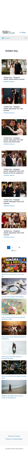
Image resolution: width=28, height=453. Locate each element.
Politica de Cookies (14, 436)
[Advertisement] (14, 15)
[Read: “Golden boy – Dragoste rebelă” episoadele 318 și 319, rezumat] (14, 220)
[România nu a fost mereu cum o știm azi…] (14, 264)
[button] (25, 38)
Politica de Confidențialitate (14, 439)
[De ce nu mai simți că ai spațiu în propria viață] (14, 367)
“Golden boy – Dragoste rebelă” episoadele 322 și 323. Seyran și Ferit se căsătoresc (14, 171)
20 (19, 247)
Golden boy (11, 81)
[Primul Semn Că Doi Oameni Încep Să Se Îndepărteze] (14, 328)
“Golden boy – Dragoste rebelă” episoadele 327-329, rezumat (13, 108)
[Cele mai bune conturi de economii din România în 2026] (14, 307)
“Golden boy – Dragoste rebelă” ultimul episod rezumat (14, 78)
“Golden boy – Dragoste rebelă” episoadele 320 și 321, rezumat (14, 201)
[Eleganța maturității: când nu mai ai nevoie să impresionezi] (14, 387)
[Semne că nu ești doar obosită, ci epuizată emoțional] (14, 348)
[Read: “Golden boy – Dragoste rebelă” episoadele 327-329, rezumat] (14, 96)
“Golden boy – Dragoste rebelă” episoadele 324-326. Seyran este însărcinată (13, 139)
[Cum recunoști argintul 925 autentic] (14, 286)
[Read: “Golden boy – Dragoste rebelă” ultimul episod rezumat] (14, 67)
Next (14, 250)
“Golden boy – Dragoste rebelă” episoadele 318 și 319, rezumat (14, 232)
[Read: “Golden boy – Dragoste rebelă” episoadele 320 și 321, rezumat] (14, 189)
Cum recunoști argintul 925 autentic (13, 296)
